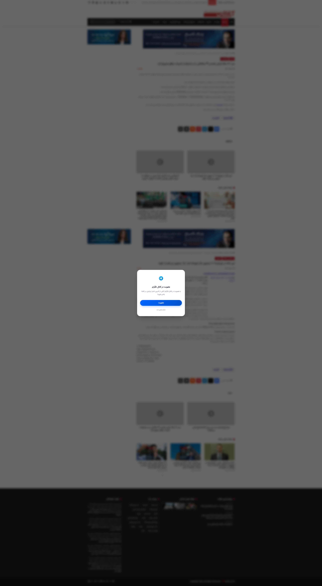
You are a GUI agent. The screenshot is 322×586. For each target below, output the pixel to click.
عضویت (161, 302)
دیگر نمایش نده (161, 310)
